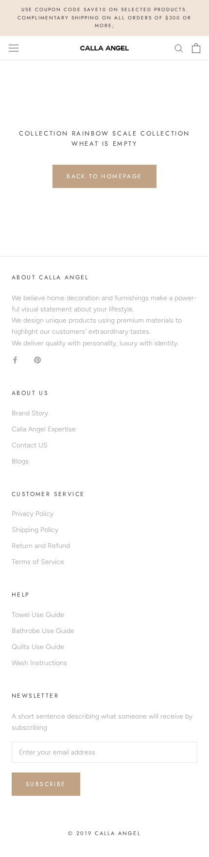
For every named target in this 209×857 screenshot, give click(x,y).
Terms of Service (38, 562)
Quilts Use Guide (38, 647)
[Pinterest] (37, 359)
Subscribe (46, 784)
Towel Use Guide (38, 615)
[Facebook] (15, 359)
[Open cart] (196, 48)
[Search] (178, 48)
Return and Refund (41, 546)
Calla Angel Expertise (44, 429)
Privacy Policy (32, 514)
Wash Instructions (39, 663)
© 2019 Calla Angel (104, 833)
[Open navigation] (13, 47)
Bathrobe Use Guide (43, 631)
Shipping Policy (35, 530)
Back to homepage (104, 176)
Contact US (30, 445)
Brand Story (30, 413)
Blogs (20, 461)
